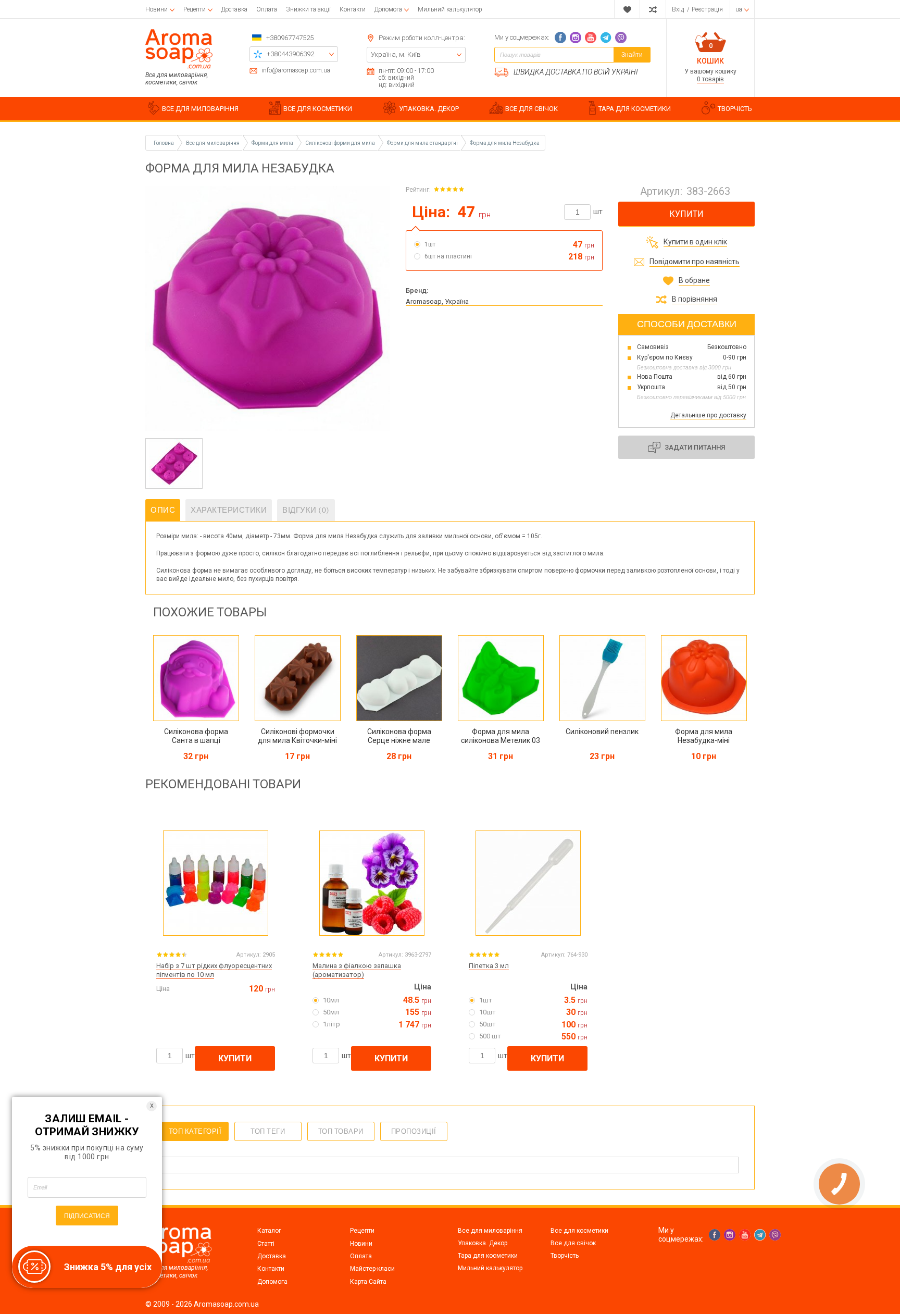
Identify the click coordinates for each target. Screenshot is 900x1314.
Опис (163, 510)
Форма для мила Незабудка (505, 143)
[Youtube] (590, 37)
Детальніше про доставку (708, 415)
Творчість (565, 1255)
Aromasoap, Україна (437, 301)
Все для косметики (579, 1230)
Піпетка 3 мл (489, 966)
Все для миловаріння (490, 1230)
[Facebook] (560, 37)
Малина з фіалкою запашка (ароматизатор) (356, 970)
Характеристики (229, 510)
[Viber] (621, 37)
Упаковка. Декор (482, 1243)
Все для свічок (573, 1243)
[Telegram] (605, 37)
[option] (174, 463)
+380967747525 (290, 37)
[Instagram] (575, 37)
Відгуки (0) (306, 510)
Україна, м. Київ (396, 54)
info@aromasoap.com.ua (295, 70)
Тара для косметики (488, 1255)
